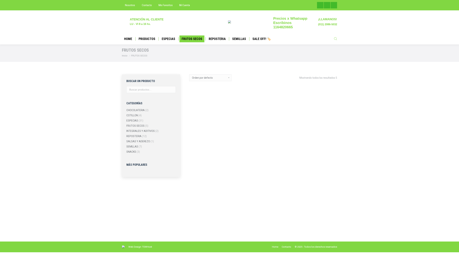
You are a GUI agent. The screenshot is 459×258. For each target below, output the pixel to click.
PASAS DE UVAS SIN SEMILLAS (206, 216)
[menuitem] (128, 5)
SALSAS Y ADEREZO (138, 141)
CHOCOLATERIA (135, 110)
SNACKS (131, 151)
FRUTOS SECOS (135, 125)
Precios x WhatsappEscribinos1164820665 (290, 22)
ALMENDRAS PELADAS (205, 134)
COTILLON (132, 115)
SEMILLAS (132, 146)
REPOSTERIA (133, 136)
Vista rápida (205, 141)
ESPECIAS (132, 120)
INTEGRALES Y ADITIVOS (140, 131)
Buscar (172, 89)
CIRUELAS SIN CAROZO (282, 135)
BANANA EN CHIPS (244, 144)
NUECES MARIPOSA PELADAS (320, 151)
